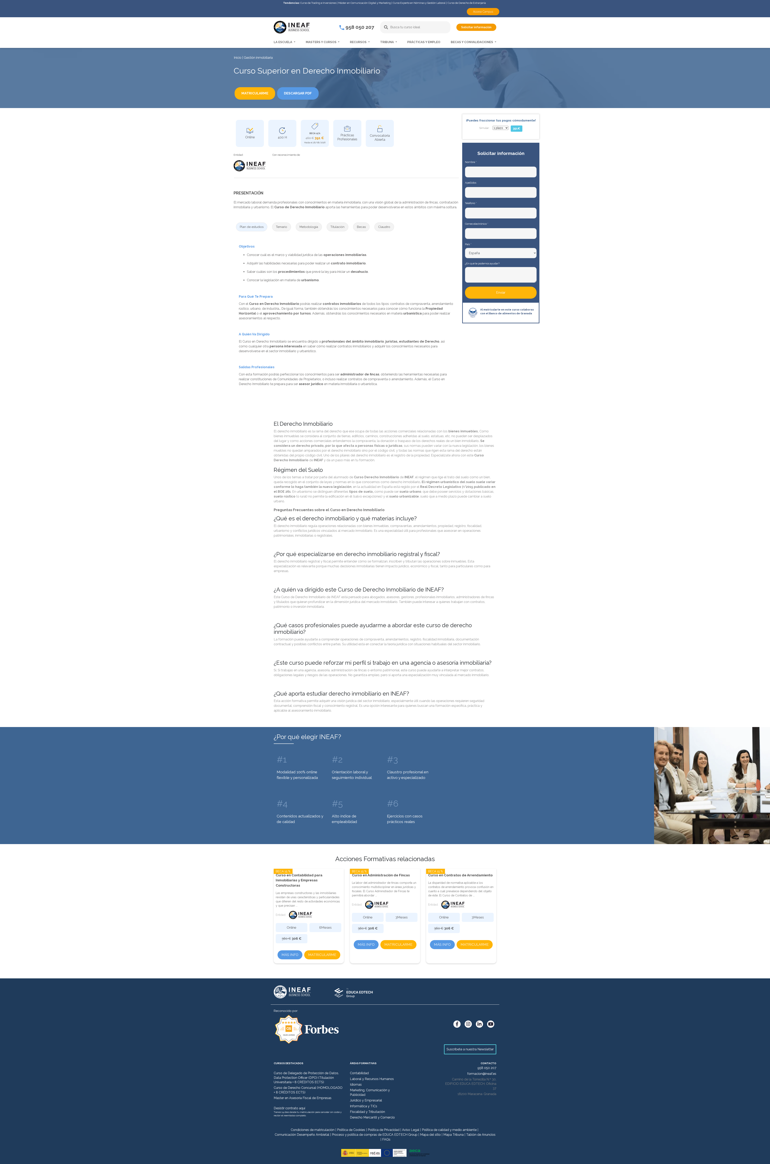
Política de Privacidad (383, 1130)
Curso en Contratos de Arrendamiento (460, 875)
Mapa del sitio (430, 1135)
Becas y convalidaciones (472, 42)
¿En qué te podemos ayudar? (482, 263)
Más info (290, 955)
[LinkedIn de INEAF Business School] (479, 1024)
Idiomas (356, 1084)
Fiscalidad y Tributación (367, 1112)
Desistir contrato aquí (289, 1108)
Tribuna (387, 42)
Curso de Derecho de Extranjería (467, 2)
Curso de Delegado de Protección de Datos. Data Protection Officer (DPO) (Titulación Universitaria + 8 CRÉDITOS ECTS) (306, 1077)
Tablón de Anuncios (480, 1135)
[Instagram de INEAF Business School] (468, 1024)
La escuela (283, 42)
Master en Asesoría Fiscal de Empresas (302, 1098)
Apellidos (470, 182)
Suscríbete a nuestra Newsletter (470, 1049)
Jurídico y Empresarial (366, 1100)
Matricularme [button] (254, 93)
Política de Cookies (351, 1130)
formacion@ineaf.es (481, 1074)
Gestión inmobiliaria (258, 58)
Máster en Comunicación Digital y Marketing (364, 2)
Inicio (237, 58)
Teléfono (470, 203)
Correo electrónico (476, 223)
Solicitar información (476, 27)
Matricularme (322, 955)
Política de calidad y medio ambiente (449, 1130)
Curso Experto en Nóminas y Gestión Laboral (419, 2)
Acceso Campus (483, 11)
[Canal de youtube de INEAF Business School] (491, 1024)
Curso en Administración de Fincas (381, 875)
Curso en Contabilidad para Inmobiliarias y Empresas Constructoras (299, 880)
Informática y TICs (363, 1106)
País (468, 244)
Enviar (501, 292)
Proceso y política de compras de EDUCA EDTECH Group (374, 1135)
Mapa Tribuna (453, 1135)
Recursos (358, 42)
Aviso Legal (410, 1130)
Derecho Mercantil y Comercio (372, 1117)
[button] (251, 227)
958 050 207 (359, 27)
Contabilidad (359, 1073)
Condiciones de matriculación (312, 1130)
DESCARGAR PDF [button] (298, 93)
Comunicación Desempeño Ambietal (302, 1135)
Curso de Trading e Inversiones (318, 2)
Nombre (470, 162)
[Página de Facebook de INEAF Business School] (457, 1024)
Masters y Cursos (321, 42)
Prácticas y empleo (423, 42)
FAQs (386, 1139)
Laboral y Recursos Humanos (372, 1079)
